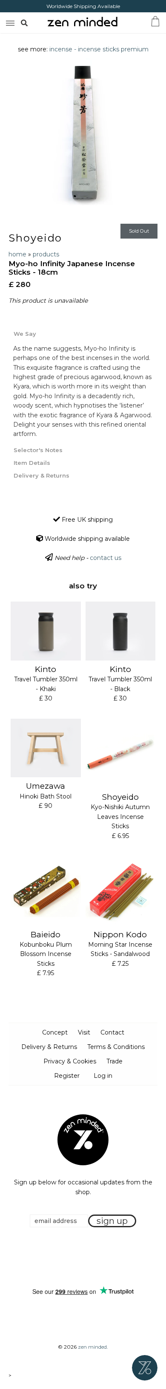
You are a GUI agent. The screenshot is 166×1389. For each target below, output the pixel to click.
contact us (105, 558)
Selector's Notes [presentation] (38, 450)
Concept (55, 1032)
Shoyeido (35, 238)
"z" (33, 22)
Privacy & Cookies (69, 1061)
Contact (112, 1032)
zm (9, 22)
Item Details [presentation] (32, 462)
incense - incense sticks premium (99, 49)
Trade (114, 1061)
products (46, 254)
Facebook (69, 1257)
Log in (103, 1076)
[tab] (83, 333)
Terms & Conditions (116, 1047)
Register (67, 1076)
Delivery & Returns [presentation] (41, 475)
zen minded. (93, 1347)
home (17, 254)
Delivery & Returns (49, 1047)
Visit (84, 1032)
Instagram (91, 1257)
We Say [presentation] (25, 333)
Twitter (80, 1257)
